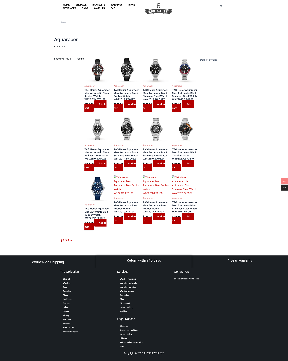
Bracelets (98, 4)
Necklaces (69, 8)
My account (125, 303)
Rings (131, 4)
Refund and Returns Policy (131, 342)
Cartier (66, 311)
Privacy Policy (126, 334)
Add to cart (95, 106)
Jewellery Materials (128, 283)
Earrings (117, 4)
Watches (99, 8)
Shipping (123, 338)
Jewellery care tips (128, 287)
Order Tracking (126, 307)
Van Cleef (67, 319)
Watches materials (128, 279)
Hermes (66, 323)
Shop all (81, 4)
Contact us (124, 295)
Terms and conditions (129, 330)
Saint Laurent (68, 327)
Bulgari (66, 307)
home (66, 4)
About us (124, 326)
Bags (85, 8)
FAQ (113, 8)
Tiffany (66, 315)
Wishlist (123, 311)
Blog (122, 299)
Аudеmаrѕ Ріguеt (70, 331)
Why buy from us (127, 291)
